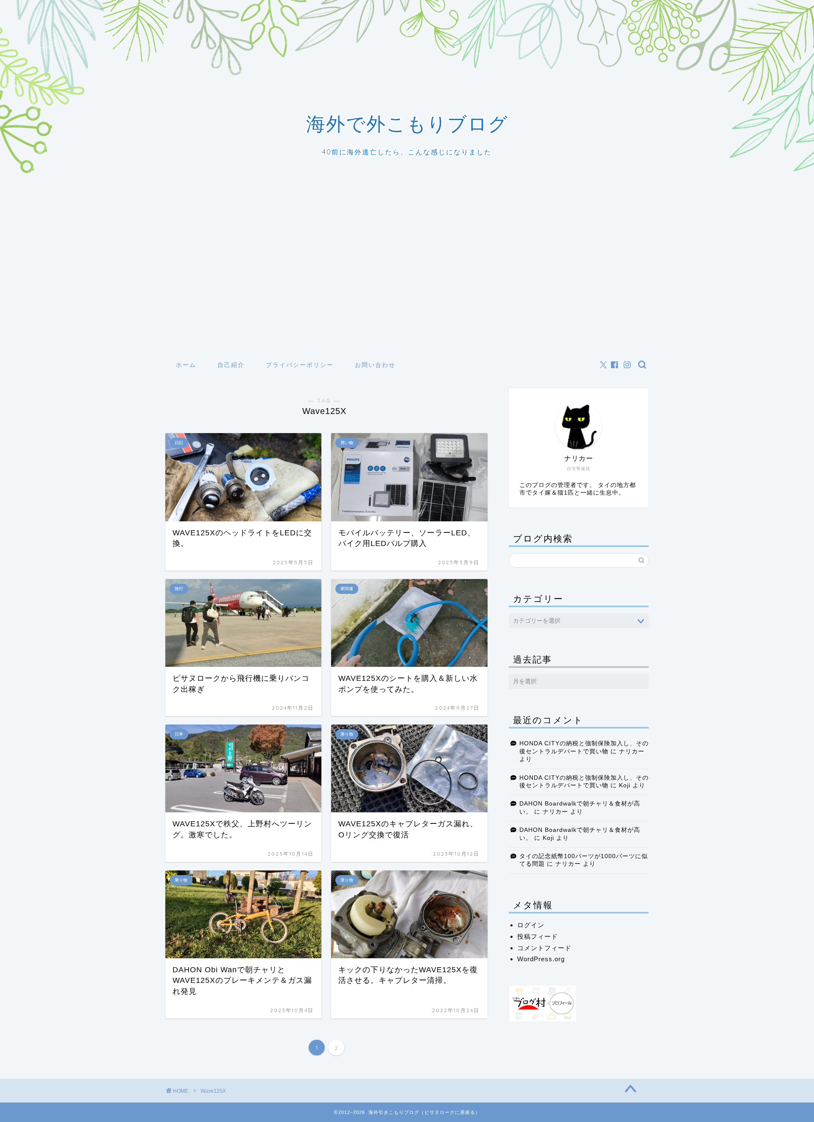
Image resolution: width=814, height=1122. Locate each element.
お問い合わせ (375, 365)
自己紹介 (231, 365)
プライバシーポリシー (300, 365)
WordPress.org (541, 959)
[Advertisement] (407, 289)
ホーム (186, 365)
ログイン (530, 925)
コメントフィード (544, 947)
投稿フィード (537, 936)
